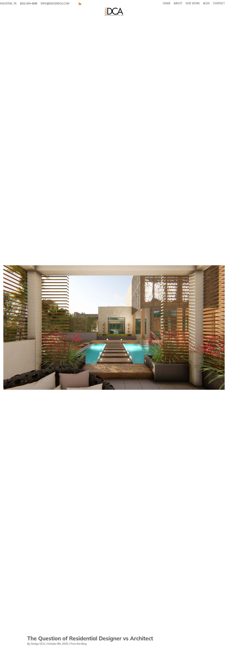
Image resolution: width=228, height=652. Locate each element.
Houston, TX (8, 3)
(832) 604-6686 (28, 3)
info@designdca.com (55, 3)
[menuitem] (166, 3)
